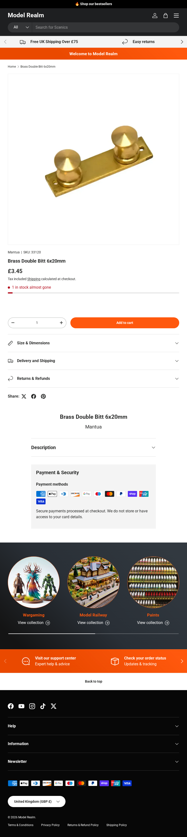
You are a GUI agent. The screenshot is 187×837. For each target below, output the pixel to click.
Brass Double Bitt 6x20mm (38, 66)
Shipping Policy (116, 825)
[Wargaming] (33, 582)
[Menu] (176, 15)
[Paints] (153, 582)
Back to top (93, 681)
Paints (153, 615)
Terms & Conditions (20, 825)
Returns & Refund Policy (83, 825)
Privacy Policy (50, 825)
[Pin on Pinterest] (43, 396)
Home (12, 66)
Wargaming (34, 615)
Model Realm (26, 817)
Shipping (33, 279)
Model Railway (93, 615)
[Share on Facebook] (33, 396)
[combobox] (93, 27)
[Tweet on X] (24, 396)
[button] (165, 15)
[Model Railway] (93, 582)
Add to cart (124, 323)
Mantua (14, 252)
